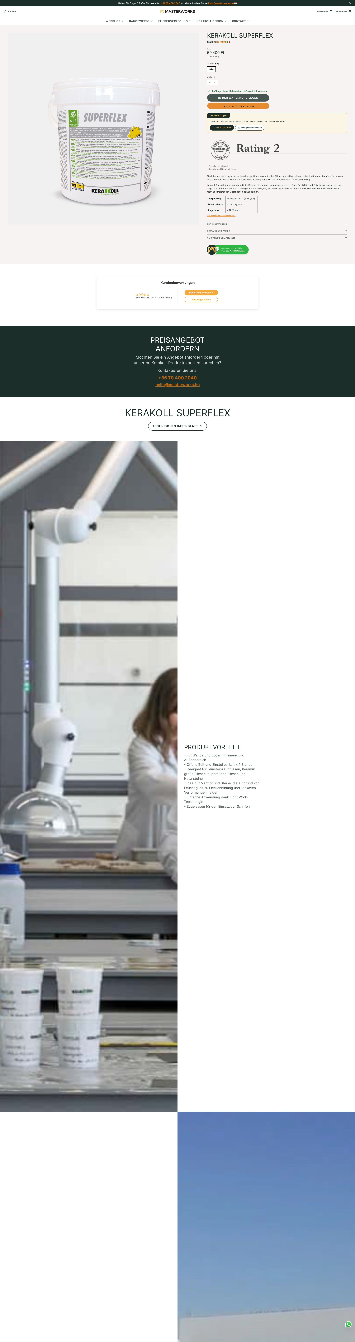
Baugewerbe (139, 21)
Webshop (113, 21)
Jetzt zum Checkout (238, 106)
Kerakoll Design (210, 21)
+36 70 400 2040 (223, 128)
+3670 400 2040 (170, 3)
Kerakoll (221, 41)
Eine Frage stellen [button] (201, 299)
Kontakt (239, 21)
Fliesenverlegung (173, 21)
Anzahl (211, 77)
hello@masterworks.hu (221, 3)
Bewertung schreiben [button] (201, 292)
